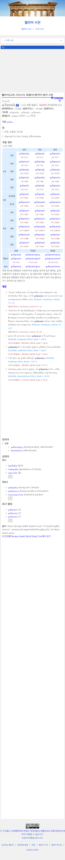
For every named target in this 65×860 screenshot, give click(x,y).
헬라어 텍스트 (56, 845)
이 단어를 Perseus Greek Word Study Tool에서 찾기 (26, 536)
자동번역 (43, 105)
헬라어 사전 (32, 22)
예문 (4, 286)
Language (58, 98)
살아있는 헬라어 (8, 845)
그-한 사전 (39, 29)
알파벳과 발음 (23, 845)
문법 (33, 845)
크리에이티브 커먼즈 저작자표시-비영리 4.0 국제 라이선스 (37, 831)
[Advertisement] (32, 70)
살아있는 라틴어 (32, 850)
